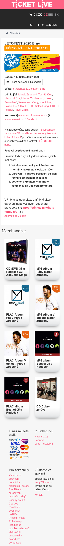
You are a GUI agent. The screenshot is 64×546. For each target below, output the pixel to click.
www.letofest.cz (14, 119)
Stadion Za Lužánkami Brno (29, 88)
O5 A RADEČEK (23, 106)
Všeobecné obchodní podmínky (15, 478)
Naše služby (41, 436)
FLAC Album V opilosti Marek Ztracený (16, 363)
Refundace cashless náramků (19, 526)
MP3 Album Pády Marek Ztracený (44, 271)
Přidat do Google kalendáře (25, 82)
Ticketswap (15, 521)
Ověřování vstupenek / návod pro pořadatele (15, 537)
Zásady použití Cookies (17, 501)
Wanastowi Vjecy (28, 102)
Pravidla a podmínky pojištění (14, 510)
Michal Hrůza (12, 98)
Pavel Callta (21, 109)
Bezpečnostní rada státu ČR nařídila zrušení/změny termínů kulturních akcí (30, 133)
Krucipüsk (45, 102)
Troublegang (37, 98)
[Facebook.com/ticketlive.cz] (38, 25)
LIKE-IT (54, 106)
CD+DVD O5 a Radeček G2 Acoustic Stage (16, 271)
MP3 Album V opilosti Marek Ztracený (45, 317)
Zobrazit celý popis (15, 215)
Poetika (8, 109)
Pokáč (8, 106)
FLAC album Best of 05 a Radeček (14, 409)
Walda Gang (41, 106)
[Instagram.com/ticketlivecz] (43, 25)
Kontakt (39, 494)
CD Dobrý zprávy (43, 408)
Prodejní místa (17, 517)
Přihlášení (14, 33)
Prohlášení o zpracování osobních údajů (17, 492)
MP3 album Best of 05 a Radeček (44, 363)
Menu (53, 25)
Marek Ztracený (27, 94)
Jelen (49, 98)
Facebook (32, 119)
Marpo (25, 98)
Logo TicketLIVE (44, 443)
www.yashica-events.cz (33, 115)
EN (51, 14)
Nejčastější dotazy (19, 485)
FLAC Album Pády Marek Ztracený (14, 317)
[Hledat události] (31, 25)
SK (57, 14)
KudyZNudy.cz (43, 482)
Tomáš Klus (45, 94)
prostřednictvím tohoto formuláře (29, 209)
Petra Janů (10, 102)
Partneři (39, 440)
